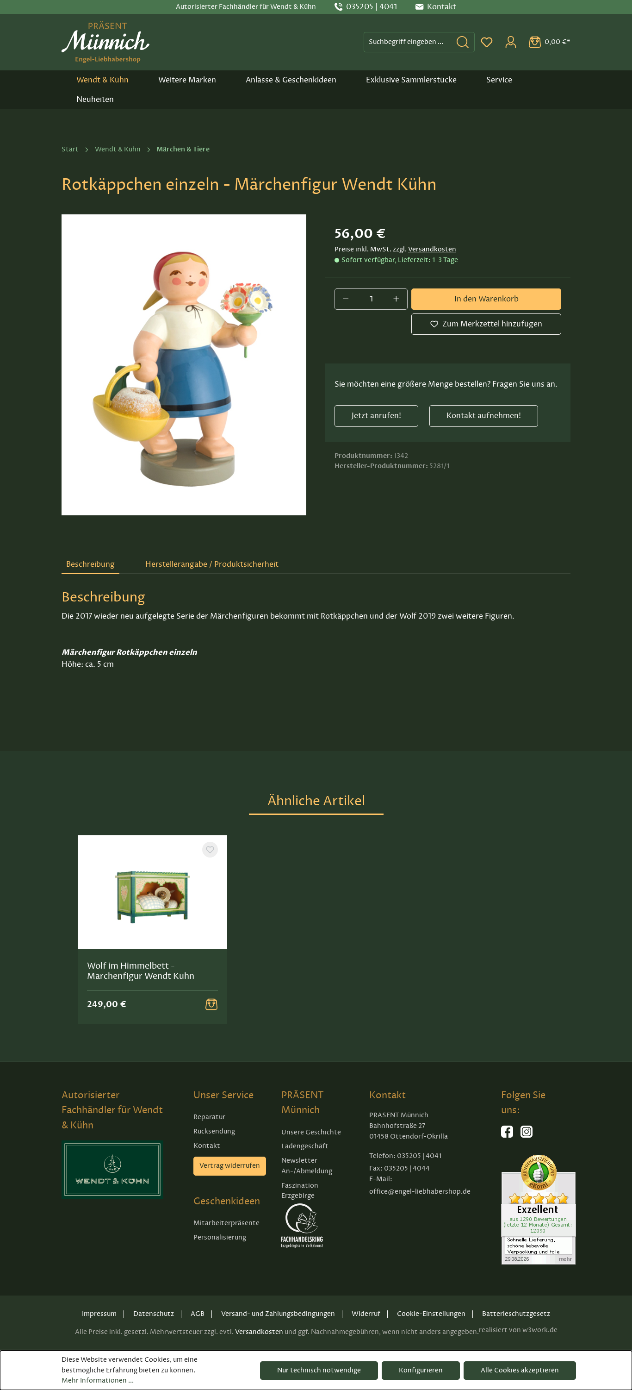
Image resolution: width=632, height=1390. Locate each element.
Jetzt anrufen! (376, 415)
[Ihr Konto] (511, 42)
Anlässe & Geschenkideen (291, 80)
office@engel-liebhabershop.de (420, 1192)
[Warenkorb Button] (211, 1004)
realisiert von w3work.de (518, 1330)
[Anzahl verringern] (346, 299)
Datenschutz (153, 1314)
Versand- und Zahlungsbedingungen (278, 1314)
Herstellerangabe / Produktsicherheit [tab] (212, 564)
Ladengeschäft (304, 1146)
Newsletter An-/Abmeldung (306, 1166)
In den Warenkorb (486, 299)
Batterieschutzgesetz (516, 1314)
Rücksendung (214, 1131)
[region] (184, 364)
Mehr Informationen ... (98, 1380)
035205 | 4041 (371, 7)
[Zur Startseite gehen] (105, 42)
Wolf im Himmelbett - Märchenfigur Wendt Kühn (140, 971)
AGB (197, 1314)
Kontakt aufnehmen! (483, 415)
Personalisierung (219, 1237)
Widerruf (366, 1314)
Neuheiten (95, 99)
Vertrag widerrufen (229, 1166)
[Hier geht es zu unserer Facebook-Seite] (507, 1136)
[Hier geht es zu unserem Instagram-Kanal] (526, 1136)
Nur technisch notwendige (319, 1370)
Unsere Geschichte (311, 1132)
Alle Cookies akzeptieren (520, 1370)
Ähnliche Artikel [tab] (316, 801)
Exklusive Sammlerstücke (411, 80)
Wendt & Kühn (102, 80)
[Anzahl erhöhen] (396, 299)
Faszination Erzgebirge (299, 1191)
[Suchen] (463, 42)
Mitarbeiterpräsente (226, 1223)
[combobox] (408, 42)
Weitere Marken (187, 80)
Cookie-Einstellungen (431, 1314)
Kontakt (206, 1146)
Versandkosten (432, 249)
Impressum (99, 1314)
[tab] (90, 565)
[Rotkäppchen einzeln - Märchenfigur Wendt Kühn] (184, 364)
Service (499, 80)
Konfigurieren (421, 1370)
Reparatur (209, 1117)
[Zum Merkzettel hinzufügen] (210, 850)
